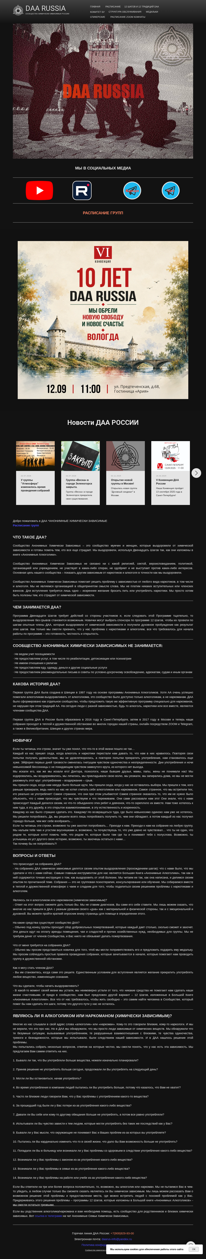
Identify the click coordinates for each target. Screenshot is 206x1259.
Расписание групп (26, 525)
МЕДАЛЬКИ (152, 11)
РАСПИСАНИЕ (113, 6)
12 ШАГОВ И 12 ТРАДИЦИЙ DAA (141, 6)
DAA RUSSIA (45, 8)
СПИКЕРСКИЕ (97, 17)
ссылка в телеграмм (48, 1216)
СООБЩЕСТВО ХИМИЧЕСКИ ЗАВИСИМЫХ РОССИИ (47, 14)
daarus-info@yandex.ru (117, 1239)
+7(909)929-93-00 (122, 1233)
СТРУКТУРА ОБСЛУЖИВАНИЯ (125, 11)
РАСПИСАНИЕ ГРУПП (103, 213)
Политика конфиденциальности (103, 1245)
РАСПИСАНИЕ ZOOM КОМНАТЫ (127, 17)
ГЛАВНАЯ (95, 6)
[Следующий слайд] (196, 473)
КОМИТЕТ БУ (97, 12)
